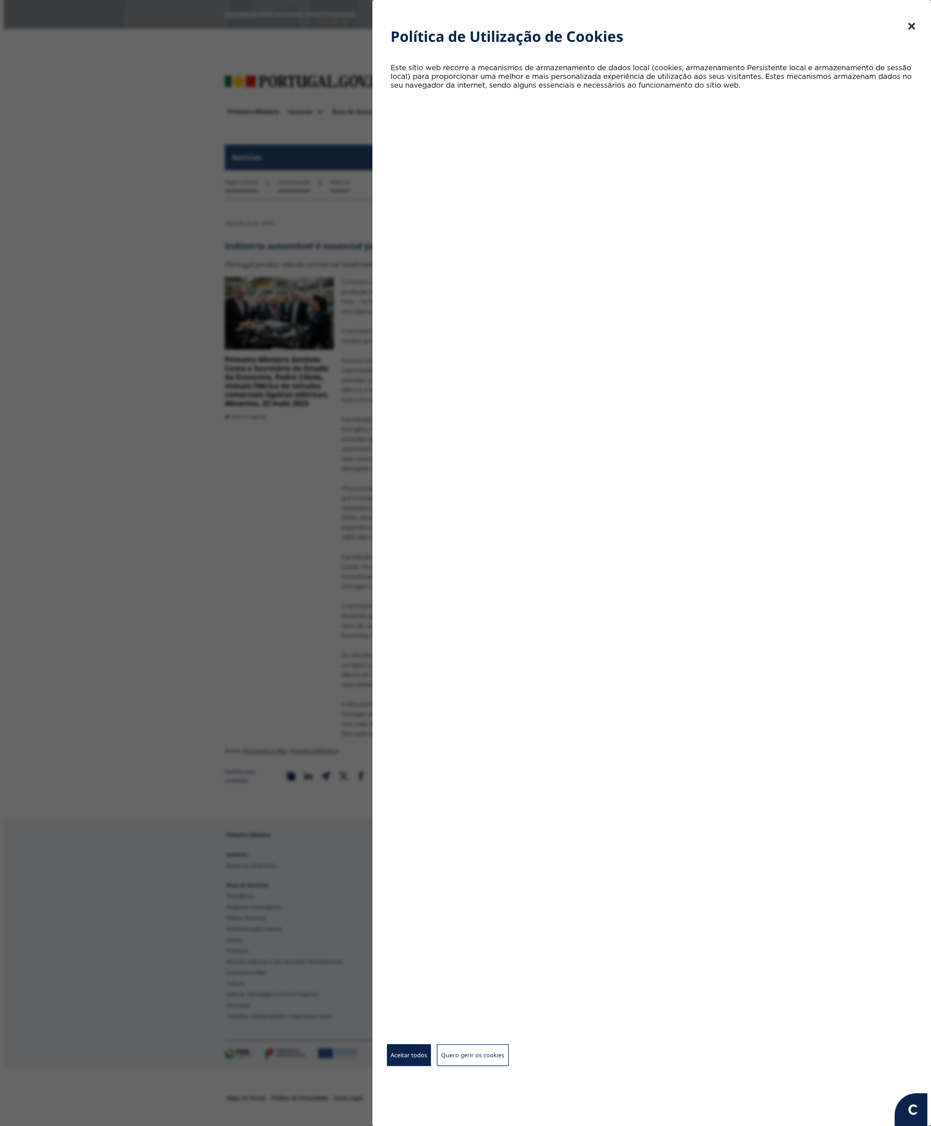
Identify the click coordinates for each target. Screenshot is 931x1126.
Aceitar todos (409, 1055)
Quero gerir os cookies (472, 1055)
